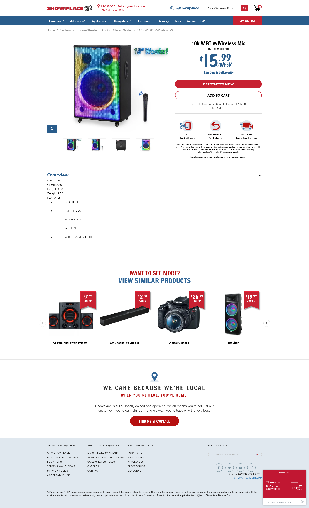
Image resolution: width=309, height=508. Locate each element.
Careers (93, 466)
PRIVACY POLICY (57, 470)
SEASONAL (134, 470)
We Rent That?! (197, 21)
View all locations (112, 10)
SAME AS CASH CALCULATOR (106, 457)
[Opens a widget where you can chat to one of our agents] (284, 487)
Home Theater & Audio (94, 30)
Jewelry (164, 21)
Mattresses (76, 21)
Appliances (99, 21)
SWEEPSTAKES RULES (101, 461)
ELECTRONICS (137, 466)
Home (51, 30)
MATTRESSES (136, 457)
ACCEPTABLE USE (58, 475)
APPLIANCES (136, 461)
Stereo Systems (124, 30)
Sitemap (239, 478)
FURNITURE (135, 452)
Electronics (143, 21)
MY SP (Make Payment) (102, 452)
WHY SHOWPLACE (58, 452)
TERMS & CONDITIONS (61, 466)
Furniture (55, 21)
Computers (121, 21)
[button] (266, 323)
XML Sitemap (254, 478)
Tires (178, 21)
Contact (93, 470)
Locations (54, 461)
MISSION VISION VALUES (62, 457)
